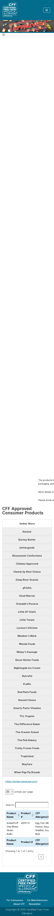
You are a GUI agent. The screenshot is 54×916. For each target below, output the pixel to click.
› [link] (46, 856)
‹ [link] (35, 856)
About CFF (19, 904)
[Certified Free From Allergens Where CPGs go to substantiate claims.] (9, 10)
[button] (18, 815)
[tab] (27, 524)
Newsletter (35, 904)
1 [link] (41, 856)
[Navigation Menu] (46, 10)
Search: (10, 804)
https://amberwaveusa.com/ (21, 781)
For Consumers (15, 900)
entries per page (23, 791)
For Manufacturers (37, 900)
